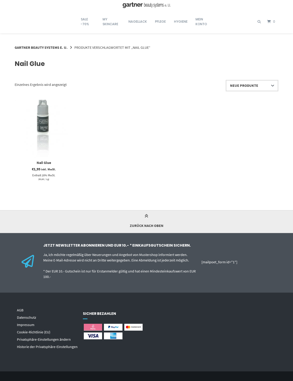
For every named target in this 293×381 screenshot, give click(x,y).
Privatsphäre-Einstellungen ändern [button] (44, 339)
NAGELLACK (137, 21)
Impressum (25, 324)
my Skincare (110, 21)
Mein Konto (201, 21)
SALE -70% (85, 21)
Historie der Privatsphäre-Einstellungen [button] (47, 346)
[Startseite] (146, 5)
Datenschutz (26, 317)
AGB (20, 310)
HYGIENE (180, 21)
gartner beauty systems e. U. (41, 47)
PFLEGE (160, 21)
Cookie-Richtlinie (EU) (33, 332)
